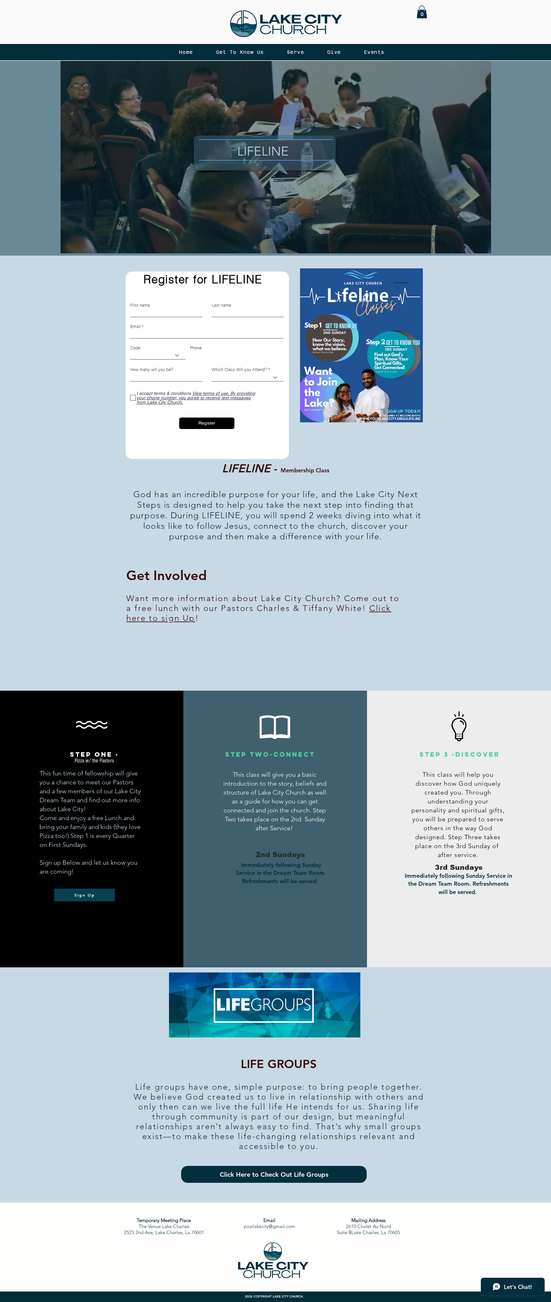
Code (135, 348)
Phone (196, 348)
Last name (221, 305)
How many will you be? (151, 369)
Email (135, 326)
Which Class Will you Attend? (239, 369)
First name (140, 305)
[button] (421, 11)
